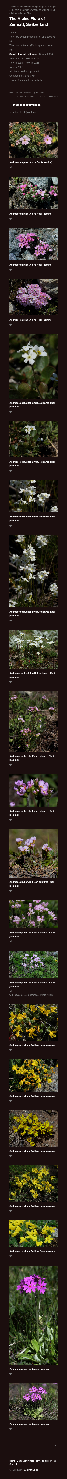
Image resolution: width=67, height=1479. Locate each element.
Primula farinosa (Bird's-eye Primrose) (29, 1368)
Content (13, 1463)
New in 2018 (46, 54)
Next (32, 96)
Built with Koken (31, 1469)
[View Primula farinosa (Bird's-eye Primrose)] (33, 1316)
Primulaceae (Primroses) (34, 92)
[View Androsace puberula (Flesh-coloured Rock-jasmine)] (33, 722)
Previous (19, 96)
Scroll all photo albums (23, 54)
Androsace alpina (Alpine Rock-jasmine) (30, 162)
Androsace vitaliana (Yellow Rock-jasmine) (32, 1045)
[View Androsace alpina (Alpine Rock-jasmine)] (33, 141)
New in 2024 (16, 62)
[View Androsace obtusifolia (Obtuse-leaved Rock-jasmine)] (33, 367)
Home (12, 32)
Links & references (25, 1460)
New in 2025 (32, 62)
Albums (19, 92)
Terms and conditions (46, 1460)
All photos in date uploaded (24, 71)
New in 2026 (16, 67)
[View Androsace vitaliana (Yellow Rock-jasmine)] (33, 1023)
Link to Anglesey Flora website (26, 80)
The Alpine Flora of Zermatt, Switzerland (28, 21)
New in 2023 (32, 58)
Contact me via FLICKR (22, 75)
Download (53, 96)
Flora (27, 96)
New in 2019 (16, 58)
